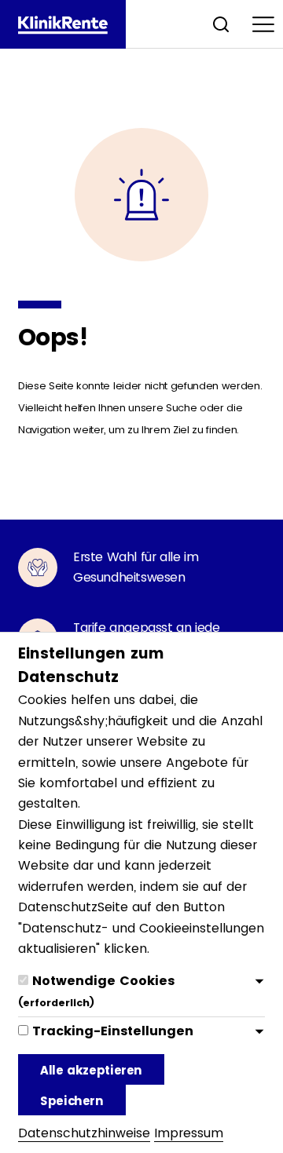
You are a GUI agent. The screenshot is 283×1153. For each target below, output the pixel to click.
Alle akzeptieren (91, 1070)
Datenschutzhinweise (84, 1133)
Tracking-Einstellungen (112, 1031)
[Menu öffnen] (263, 24)
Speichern (72, 1101)
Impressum (188, 1133)
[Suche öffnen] (221, 24)
